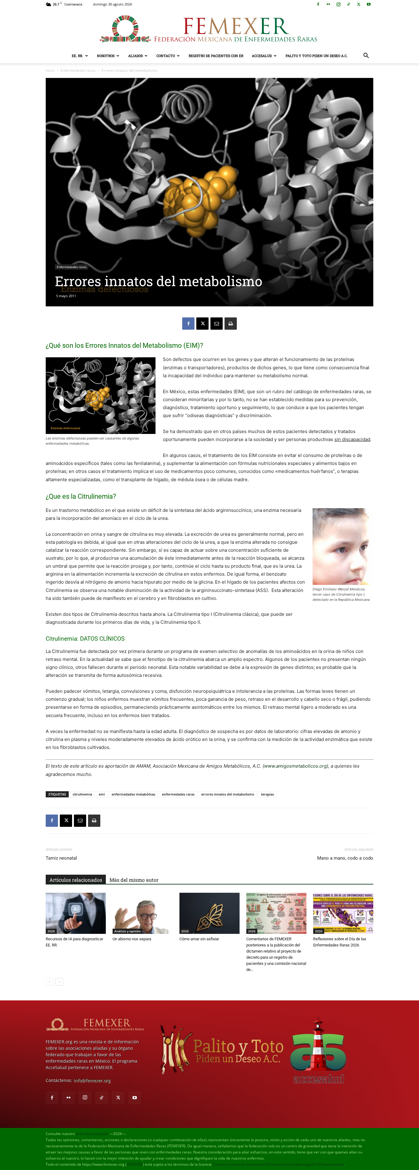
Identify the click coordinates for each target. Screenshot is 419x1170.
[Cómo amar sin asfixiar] (209, 913)
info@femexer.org (92, 1080)
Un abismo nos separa (132, 939)
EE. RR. (77, 55)
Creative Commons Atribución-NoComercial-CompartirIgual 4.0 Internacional (278, 1164)
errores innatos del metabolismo (227, 794)
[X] (358, 4)
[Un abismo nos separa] (143, 913)
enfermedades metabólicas (133, 794)
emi (102, 794)
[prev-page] (49, 982)
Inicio (50, 70)
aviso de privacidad (92, 1133)
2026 (51, 931)
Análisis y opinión (127, 931)
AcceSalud (262, 55)
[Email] (216, 323)
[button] (366, 56)
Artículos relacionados (75, 880)
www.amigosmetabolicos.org (295, 766)
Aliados (135, 55)
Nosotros (105, 55)
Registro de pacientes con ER (216, 55)
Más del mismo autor (134, 880)
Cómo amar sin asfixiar (199, 939)
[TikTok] (348, 4)
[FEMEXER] (209, 29)
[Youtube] (368, 4)
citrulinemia (82, 794)
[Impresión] (231, 323)
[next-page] (59, 982)
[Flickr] (328, 4)
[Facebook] (318, 4)
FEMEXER (135, 1164)
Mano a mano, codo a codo (345, 858)
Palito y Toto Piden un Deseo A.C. (317, 55)
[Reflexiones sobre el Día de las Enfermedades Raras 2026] (343, 913)
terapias (267, 794)
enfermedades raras (178, 794)
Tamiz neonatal (61, 858)
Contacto (165, 55)
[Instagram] (338, 4)
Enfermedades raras (78, 70)
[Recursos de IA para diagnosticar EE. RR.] (76, 913)
